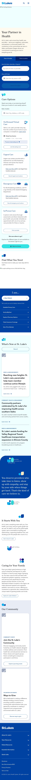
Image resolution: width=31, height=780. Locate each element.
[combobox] (15, 68)
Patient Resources (7, 745)
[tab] (8, 58)
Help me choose (16, 246)
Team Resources (6, 740)
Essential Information (8, 750)
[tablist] (15, 58)
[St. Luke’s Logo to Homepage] (7, 3)
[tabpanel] (15, 75)
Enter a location (5, 109)
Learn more (22, 132)
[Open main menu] (27, 3)
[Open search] (24, 3)
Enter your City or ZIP (11, 169)
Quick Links (5, 754)
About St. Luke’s (6, 735)
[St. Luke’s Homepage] (8, 728)
